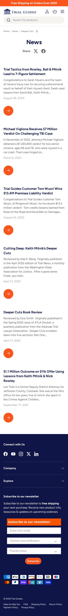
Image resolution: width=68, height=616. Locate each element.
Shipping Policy (38, 604)
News (15, 31)
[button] (55, 11)
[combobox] (34, 20)
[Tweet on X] (36, 51)
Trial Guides (16, 599)
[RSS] (37, 31)
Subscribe (33, 561)
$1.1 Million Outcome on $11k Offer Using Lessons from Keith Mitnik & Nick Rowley (33, 376)
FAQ (26, 604)
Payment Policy (10, 607)
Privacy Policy (27, 607)
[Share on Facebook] (43, 51)
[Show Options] (55, 541)
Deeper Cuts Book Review (22, 312)
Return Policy (55, 604)
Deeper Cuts (27, 31)
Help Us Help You (11, 604)
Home (6, 31)
